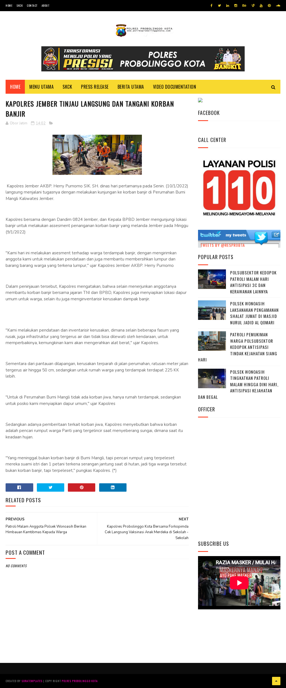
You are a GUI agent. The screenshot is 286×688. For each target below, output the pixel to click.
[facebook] (211, 5)
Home (9, 5)
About (45, 5)
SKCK (19, 5)
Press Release (95, 86)
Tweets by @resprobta (222, 245)
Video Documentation (174, 86)
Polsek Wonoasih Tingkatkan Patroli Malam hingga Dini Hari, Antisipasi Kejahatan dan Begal (238, 384)
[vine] (253, 5)
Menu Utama (41, 86)
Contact (32, 5)
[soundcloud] (278, 5)
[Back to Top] (276, 681)
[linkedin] (227, 5)
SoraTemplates (32, 681)
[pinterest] (269, 5)
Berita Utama (131, 86)
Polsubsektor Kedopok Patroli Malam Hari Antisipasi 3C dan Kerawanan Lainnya (253, 281)
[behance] (244, 5)
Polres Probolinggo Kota (80, 681)
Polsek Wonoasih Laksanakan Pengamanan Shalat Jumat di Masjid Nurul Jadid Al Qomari (254, 312)
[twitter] (219, 5)
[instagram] (235, 5)
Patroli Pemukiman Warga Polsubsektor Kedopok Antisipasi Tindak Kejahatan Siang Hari (237, 347)
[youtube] (261, 5)
